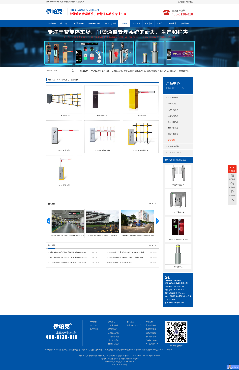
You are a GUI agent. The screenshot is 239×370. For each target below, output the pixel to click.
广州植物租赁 (72, 350)
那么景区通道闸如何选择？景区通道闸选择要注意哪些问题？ (73, 257)
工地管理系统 (129, 71)
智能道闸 (173, 71)
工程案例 (148, 23)
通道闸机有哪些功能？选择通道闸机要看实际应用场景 (71, 252)
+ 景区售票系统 (172, 122)
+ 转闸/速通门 (171, 104)
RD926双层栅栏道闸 (140, 150)
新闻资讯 (136, 23)
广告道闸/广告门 (152, 344)
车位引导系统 (110, 23)
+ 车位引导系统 (172, 134)
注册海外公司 (141, 350)
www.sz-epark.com (177, 303)
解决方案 (173, 23)
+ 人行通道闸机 (172, 97)
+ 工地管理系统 (172, 116)
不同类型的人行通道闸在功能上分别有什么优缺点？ (127, 252)
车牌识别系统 (94, 23)
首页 (58, 80)
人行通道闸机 (78, 23)
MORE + (152, 204)
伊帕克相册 (94, 329)
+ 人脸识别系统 (172, 110)
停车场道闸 (83, 350)
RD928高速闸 (141, 115)
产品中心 (124, 23)
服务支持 (161, 23)
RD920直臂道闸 (64, 150)
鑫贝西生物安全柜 (154, 350)
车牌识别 (57, 350)
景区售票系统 (140, 71)
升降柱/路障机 (183, 71)
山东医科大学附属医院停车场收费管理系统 (137, 235)
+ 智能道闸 (170, 140)
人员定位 (91, 350)
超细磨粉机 (99, 350)
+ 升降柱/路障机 (172, 146)
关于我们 (64, 23)
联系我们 (181, 2)
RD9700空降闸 (64, 115)
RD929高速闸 (102, 115)
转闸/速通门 (106, 71)
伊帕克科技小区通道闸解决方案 (119, 263)
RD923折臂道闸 (64, 185)
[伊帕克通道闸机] (55, 14)
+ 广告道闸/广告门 (173, 152)
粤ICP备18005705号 (119, 365)
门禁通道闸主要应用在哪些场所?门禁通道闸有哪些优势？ (129, 257)
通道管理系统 (151, 325)
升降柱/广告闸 (151, 340)
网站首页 (52, 23)
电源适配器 (109, 350)
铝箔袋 (64, 350)
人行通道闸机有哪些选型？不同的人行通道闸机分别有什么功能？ (75, 263)
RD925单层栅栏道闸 (102, 150)
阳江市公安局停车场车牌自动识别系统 (102, 235)
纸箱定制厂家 (130, 350)
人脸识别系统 (117, 71)
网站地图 (189, 2)
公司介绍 (93, 325)
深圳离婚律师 (119, 350)
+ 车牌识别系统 (172, 128)
